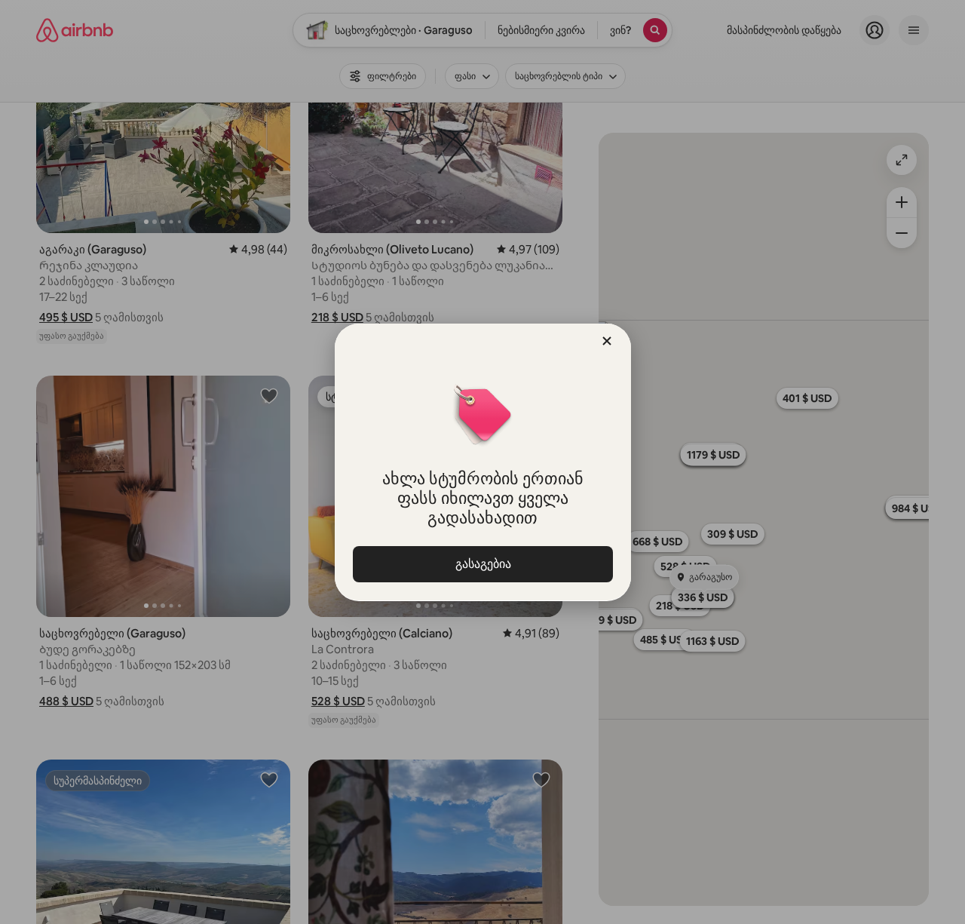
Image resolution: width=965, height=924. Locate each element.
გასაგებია (482, 564)
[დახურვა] (607, 341)
